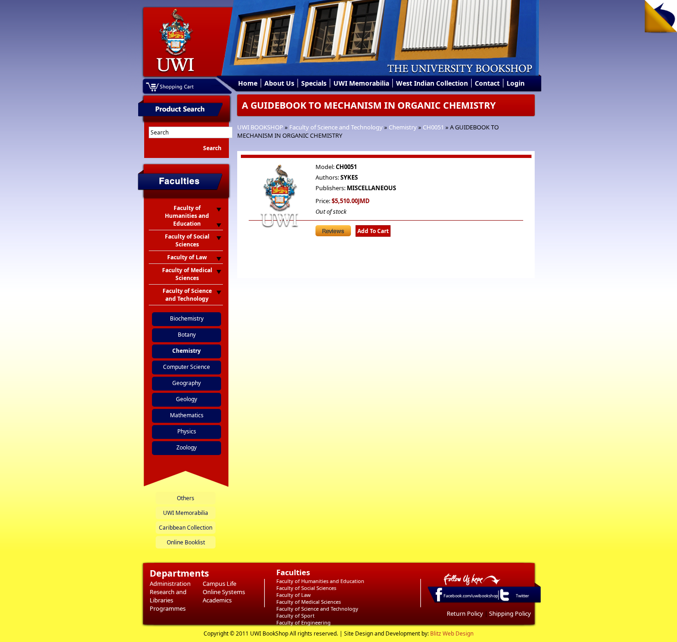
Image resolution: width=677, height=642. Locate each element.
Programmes (168, 608)
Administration (170, 583)
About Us (279, 83)
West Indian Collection (432, 83)
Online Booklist (186, 542)
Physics (186, 431)
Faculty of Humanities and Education (320, 581)
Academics (217, 600)
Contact (487, 83)
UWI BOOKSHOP (260, 127)
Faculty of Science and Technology (336, 127)
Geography (186, 383)
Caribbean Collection (185, 527)
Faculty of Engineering (303, 622)
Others (185, 498)
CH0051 (433, 127)
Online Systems (224, 592)
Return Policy (465, 613)
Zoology (186, 447)
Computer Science (186, 367)
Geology (186, 399)
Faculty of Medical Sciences (308, 601)
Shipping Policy (510, 613)
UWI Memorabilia (361, 83)
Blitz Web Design (451, 633)
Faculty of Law (293, 594)
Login (516, 83)
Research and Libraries (168, 596)
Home (247, 83)
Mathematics (187, 415)
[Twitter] (503, 600)
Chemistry (403, 127)
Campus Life (219, 583)
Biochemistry (187, 318)
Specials (314, 83)
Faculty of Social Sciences (306, 587)
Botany (187, 335)
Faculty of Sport (295, 615)
